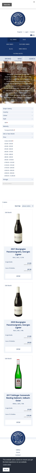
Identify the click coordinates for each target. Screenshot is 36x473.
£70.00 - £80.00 (9, 154)
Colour (5, 115)
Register (19, 32)
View (18, 276)
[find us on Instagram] (10, 10)
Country (5, 112)
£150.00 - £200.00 (9, 167)
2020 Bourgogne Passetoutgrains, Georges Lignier (18, 325)
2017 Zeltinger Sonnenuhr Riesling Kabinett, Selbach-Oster (18, 398)
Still (6, 122)
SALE (24, 39)
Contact (18, 455)
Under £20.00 (8, 141)
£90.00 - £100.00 (9, 160)
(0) (33, 35)
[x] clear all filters (7, 183)
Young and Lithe (9, 130)
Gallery (18, 450)
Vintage (5, 179)
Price (4, 137)
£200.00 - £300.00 (9, 170)
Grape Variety (7, 108)
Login (26, 32)
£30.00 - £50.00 (9, 146)
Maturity (5, 126)
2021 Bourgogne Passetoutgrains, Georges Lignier (18, 252)
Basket (32, 32)
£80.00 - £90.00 (9, 157)
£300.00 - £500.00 (9, 173)
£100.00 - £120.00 (9, 162)
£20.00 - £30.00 (9, 143)
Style (4, 119)
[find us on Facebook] (2, 10)
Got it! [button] (6, 469)
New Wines (9, 44)
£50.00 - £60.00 (9, 149)
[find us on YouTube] (6, 10)
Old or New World (8, 134)
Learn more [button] (7, 464)
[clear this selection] (7, 122)
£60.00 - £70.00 (9, 151)
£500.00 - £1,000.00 (10, 176)
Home (18, 452)
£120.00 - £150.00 (9, 165)
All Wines (13, 39)
